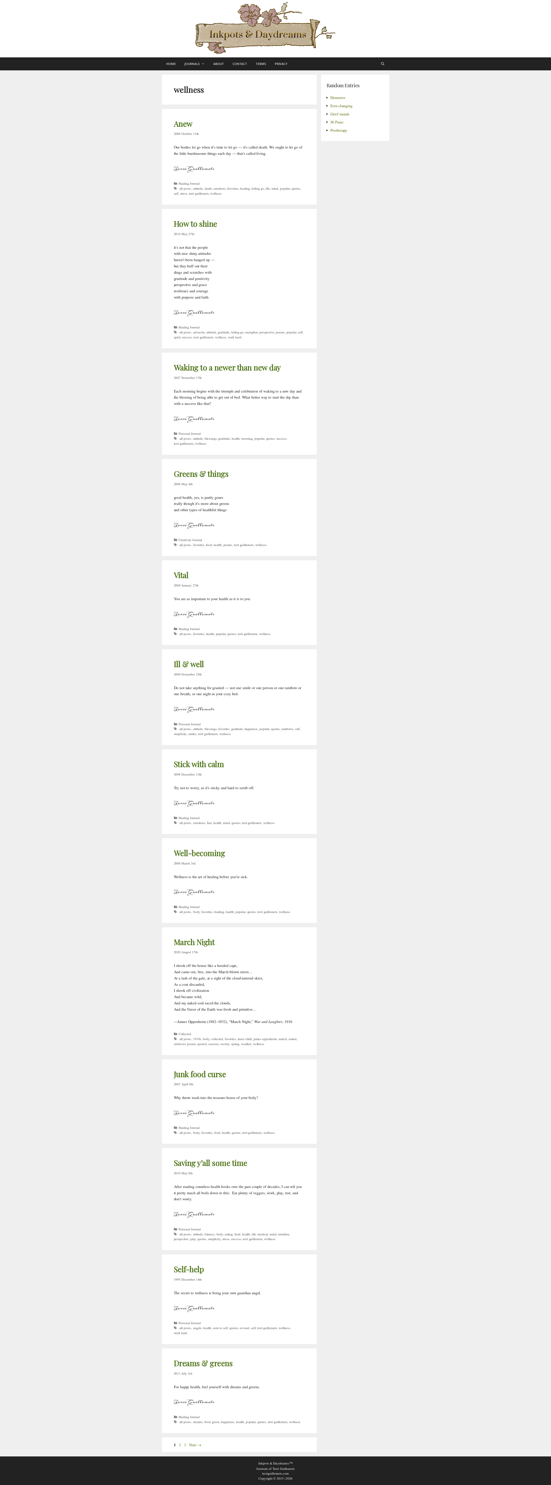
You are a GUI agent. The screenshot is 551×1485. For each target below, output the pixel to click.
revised (244, 1328)
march (283, 1039)
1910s (197, 1039)
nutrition (283, 1234)
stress (183, 193)
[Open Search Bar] (382, 63)
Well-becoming (199, 853)
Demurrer (337, 97)
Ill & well (189, 664)
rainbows (287, 729)
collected (217, 1039)
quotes (296, 188)
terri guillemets (199, 193)
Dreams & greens (203, 1363)
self (176, 193)
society (224, 1044)
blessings (211, 438)
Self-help (189, 1269)
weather (246, 1044)
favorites (233, 188)
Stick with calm (199, 764)
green (215, 1422)
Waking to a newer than (227, 367)
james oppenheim (265, 1039)
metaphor (251, 332)
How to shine (195, 223)
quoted (202, 1044)
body (196, 912)
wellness (215, 193)
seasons (213, 1044)
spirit (177, 337)
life (268, 188)
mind (274, 188)
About (218, 64)
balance (210, 1234)
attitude (198, 188)
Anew (183, 123)
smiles (192, 734)
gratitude (223, 332)
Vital (181, 575)
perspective (266, 332)
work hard (234, 337)
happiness (251, 729)
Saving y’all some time (210, 1163)
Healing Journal (189, 183)
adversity (199, 332)
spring (235, 1044)
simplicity (180, 734)
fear (209, 823)
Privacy (281, 64)
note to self (220, 1328)
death (208, 188)
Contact (240, 64)
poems (280, 332)
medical (262, 1234)
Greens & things (201, 474)
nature (293, 1039)
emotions (219, 188)
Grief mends (340, 113)
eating (229, 1234)
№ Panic (337, 121)
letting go (258, 188)
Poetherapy (338, 130)
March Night (194, 942)
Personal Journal (190, 433)
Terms (261, 64)
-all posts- (185, 188)
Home (171, 64)
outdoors (180, 1044)
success (187, 337)
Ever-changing (341, 105)
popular (285, 188)
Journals (192, 64)
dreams (198, 1422)
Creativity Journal (190, 540)
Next (195, 1444)
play (193, 1239)
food (209, 545)
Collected (185, 1034)
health (236, 438)
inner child (245, 1039)
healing (245, 188)
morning (247, 438)
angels (197, 1328)
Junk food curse (200, 1074)
